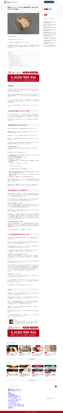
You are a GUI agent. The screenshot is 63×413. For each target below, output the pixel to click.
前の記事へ (9, 337)
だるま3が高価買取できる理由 (12, 395)
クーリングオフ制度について (12, 398)
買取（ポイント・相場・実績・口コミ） (50, 19)
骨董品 (45, 14)
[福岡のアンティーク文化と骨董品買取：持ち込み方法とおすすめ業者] (45, 9)
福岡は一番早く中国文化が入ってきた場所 (16, 61)
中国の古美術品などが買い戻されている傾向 (16, 62)
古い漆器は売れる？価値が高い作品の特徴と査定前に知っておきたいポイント (50, 27)
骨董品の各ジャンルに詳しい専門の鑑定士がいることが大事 (18, 65)
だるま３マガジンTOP (50, 398)
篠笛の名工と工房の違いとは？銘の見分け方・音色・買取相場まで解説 (50, 30)
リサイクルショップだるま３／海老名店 (14, 403)
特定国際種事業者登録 (11, 394)
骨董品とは (10, 54)
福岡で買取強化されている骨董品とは (14, 59)
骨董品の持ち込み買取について (14, 58)
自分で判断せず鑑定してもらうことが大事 (14, 55)
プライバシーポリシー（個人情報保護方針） (15, 399)
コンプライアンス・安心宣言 (12, 397)
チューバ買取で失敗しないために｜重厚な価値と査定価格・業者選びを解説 (50, 40)
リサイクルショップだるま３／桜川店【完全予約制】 (16, 405)
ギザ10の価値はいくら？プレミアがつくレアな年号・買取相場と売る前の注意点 (50, 43)
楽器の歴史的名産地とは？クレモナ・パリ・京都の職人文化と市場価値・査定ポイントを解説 (50, 33)
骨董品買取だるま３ (11, 408)
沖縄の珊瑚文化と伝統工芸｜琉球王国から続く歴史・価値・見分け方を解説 (50, 35)
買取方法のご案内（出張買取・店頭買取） (14, 396)
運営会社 (9, 392)
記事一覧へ (31, 359)
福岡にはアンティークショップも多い (15, 66)
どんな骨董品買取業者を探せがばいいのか (14, 63)
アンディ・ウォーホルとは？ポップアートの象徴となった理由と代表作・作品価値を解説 (50, 45)
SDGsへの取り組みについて (12, 402)
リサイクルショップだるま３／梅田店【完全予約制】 (16, 404)
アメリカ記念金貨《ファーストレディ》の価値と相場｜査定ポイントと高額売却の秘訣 (50, 38)
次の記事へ (11, 337)
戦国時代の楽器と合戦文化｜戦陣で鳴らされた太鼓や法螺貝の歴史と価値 (50, 22)
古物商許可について (11, 393)
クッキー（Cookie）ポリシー (12, 401)
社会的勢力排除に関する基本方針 (13, 400)
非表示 (11, 52)
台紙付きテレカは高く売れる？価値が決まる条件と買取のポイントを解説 (50, 25)
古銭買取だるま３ (11, 407)
